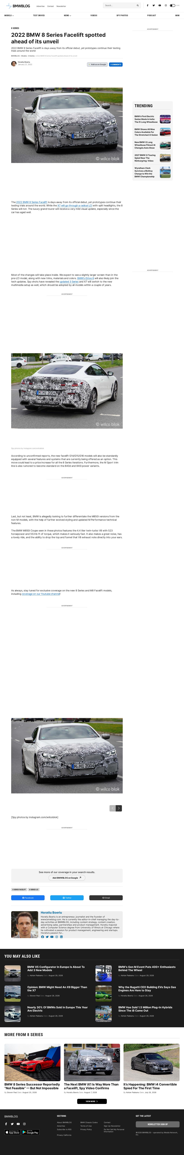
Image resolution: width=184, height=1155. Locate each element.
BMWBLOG (15, 56)
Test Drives (39, 15)
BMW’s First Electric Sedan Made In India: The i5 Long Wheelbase (146, 119)
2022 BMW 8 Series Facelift (31, 202)
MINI (177, 15)
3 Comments (115, 64)
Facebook (29, 898)
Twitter (68, 898)
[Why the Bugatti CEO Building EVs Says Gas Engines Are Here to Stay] (104, 987)
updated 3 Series (69, 281)
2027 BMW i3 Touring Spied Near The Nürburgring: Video (145, 158)
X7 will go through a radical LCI (75, 205)
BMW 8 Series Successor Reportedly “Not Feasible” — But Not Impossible (32, 1086)
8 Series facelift (19, 890)
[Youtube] (159, 5)
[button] (119, 808)
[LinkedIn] (61, 937)
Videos (94, 15)
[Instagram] (165, 5)
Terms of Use (86, 1126)
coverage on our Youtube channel (41, 593)
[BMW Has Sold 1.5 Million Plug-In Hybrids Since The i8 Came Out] (104, 1007)
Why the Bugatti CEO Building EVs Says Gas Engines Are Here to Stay (147, 989)
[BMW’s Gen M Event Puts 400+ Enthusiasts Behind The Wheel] (104, 966)
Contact (50, 6)
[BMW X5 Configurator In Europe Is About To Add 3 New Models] (12, 966)
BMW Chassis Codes (89, 1122)
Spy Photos (122, 15)
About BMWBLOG (64, 1122)
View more (91, 1101)
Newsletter (61, 6)
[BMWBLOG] (26, 1116)
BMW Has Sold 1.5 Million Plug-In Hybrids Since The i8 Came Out (145, 1009)
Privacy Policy (86, 1129)
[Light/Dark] (172, 5)
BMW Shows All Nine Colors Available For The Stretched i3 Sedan (146, 132)
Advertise (41, 6)
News (66, 15)
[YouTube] (52, 937)
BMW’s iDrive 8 (85, 278)
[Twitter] (153, 5)
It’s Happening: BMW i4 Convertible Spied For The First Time (150, 1086)
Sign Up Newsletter (112, 1126)
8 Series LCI (33, 890)
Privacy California (64, 1135)
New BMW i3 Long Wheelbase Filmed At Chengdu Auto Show (145, 145)
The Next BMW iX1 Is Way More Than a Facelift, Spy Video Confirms (91, 1086)
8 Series (15, 28)
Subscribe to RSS (64, 1129)
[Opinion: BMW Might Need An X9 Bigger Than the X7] (12, 987)
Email (107, 898)
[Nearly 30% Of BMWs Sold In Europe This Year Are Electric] (12, 1007)
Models (8, 15)
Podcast (151, 15)
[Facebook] (147, 5)
